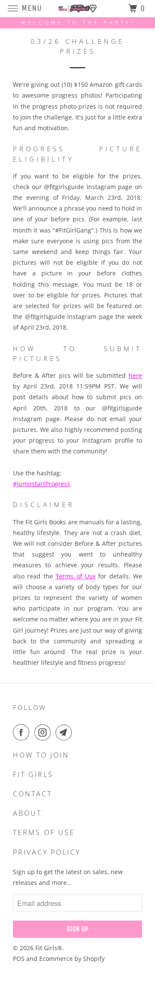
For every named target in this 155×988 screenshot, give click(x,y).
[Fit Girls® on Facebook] (23, 732)
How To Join (41, 755)
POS (19, 958)
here (135, 375)
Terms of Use (76, 576)
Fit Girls (33, 774)
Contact (32, 793)
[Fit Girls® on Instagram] (44, 732)
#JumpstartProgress (41, 484)
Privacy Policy (47, 852)
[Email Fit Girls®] (65, 732)
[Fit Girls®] (77, 8)
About (27, 813)
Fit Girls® (48, 948)
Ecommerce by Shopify (72, 958)
